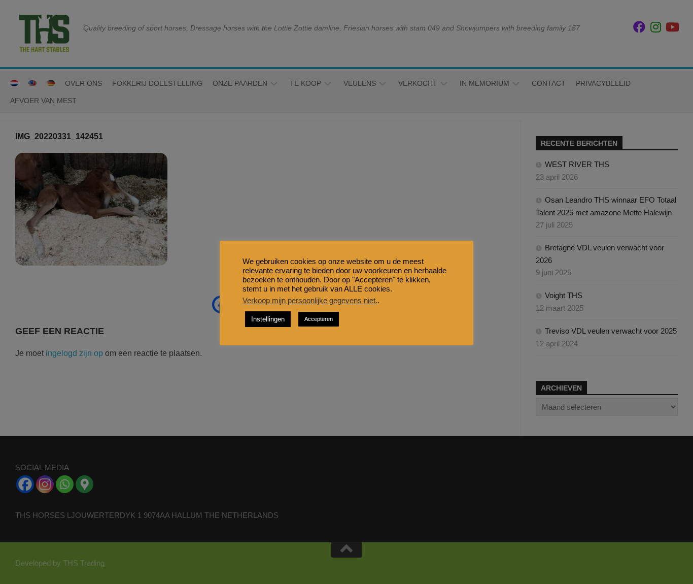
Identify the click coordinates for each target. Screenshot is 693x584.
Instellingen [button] (268, 319)
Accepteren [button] (318, 319)
